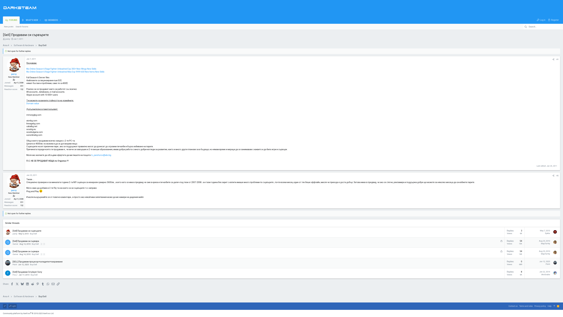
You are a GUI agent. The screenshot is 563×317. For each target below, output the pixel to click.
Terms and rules (526, 306)
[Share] (553, 59)
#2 (557, 175)
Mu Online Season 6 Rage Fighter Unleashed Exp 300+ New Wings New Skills (61, 69)
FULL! (15, 275)
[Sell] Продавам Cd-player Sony (27, 272)
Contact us (513, 306)
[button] (40, 20)
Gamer (15, 244)
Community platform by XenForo (28, 313)
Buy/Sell (33, 234)
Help (550, 306)
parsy (7, 39)
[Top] (554, 306)
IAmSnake (545, 274)
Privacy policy (540, 306)
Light (13, 306)
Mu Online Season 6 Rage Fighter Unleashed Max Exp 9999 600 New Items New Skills (65, 72)
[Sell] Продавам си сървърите (27, 231)
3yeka (547, 233)
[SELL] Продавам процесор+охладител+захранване (38, 261)
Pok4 (15, 264)
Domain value (32, 103)
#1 (557, 59)
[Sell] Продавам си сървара (26, 241)
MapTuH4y (545, 243)
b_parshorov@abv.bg (101, 155)
